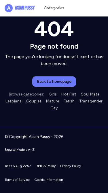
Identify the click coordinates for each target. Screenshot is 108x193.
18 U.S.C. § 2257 (18, 166)
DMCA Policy (45, 166)
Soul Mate (90, 94)
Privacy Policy (70, 166)
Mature (52, 101)
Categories (54, 7)
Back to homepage (54, 81)
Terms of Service (17, 180)
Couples (33, 101)
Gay (54, 108)
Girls (53, 94)
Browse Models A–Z (20, 150)
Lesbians (13, 101)
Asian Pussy (21, 8)
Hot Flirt (68, 94)
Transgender (91, 101)
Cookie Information (48, 180)
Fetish (69, 101)
